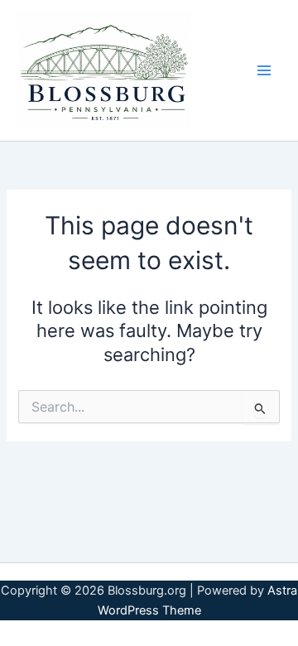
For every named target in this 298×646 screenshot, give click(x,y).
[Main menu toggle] (264, 70)
